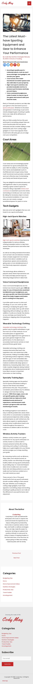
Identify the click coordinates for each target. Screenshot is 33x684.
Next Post (17, 558)
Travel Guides (7, 592)
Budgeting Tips (7, 578)
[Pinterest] (14, 64)
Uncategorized (7, 595)
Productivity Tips (8, 590)
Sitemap (5, 681)
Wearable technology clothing (12, 327)
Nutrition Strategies (18, 57)
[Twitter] (8, 64)
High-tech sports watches (11, 240)
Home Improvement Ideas (11, 584)
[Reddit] (11, 64)
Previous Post (16, 553)
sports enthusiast (8, 108)
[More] (18, 64)
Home (5, 581)
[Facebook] (4, 64)
